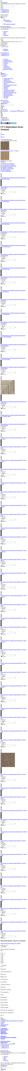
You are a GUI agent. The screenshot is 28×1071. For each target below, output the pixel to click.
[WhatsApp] (11, 123)
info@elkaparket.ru (6, 26)
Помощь (3, 1038)
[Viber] (9, 123)
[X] (7, 123)
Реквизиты (3, 1032)
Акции (2, 1023)
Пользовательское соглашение (8, 1037)
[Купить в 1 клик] (1, 175)
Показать (3, 1019)
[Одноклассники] (3, 123)
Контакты (3, 1031)
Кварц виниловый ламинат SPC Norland (10, 943)
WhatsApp (5, 35)
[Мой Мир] (5, 123)
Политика (3, 1036)
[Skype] (13, 123)
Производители (4, 1024)
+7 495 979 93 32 (5, 9)
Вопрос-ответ (4, 1042)
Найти (2, 1069)
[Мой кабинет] (1, 112)
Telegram (5, 31)
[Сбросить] (2, 1018)
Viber (4, 32)
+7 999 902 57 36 (5, 12)
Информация (4, 1033)
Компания (3, 1025)
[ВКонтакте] (1, 123)
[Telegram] (15, 123)
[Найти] (2, 8)
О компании (4, 1028)
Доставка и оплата (5, 1041)
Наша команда (4, 1029)
